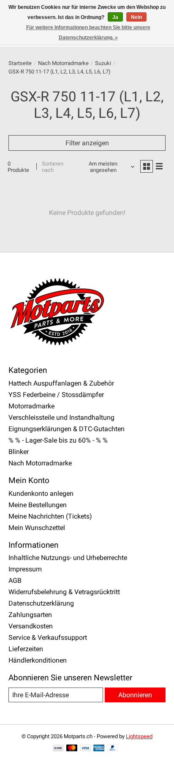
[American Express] (98, 749)
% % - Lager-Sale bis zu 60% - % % (58, 440)
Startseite (20, 63)
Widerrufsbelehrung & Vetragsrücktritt (64, 592)
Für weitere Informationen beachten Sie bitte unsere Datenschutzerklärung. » (88, 32)
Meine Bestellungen (37, 505)
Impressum (25, 569)
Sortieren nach (52, 166)
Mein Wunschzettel (36, 528)
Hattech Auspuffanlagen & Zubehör (61, 383)
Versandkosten (30, 626)
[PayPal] (112, 749)
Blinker (18, 452)
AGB (15, 580)
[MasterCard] (71, 749)
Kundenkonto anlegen (40, 493)
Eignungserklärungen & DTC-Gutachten (66, 429)
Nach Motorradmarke (63, 63)
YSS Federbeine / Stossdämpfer (56, 395)
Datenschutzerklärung (41, 603)
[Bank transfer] (58, 749)
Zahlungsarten (30, 615)
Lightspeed (139, 736)
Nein (136, 17)
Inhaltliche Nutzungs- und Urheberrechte (67, 558)
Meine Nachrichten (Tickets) (50, 516)
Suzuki (103, 63)
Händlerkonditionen (37, 660)
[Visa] (85, 749)
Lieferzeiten (25, 649)
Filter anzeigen (87, 143)
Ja (115, 17)
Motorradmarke (31, 406)
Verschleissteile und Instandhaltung (61, 417)
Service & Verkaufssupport (47, 637)
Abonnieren (135, 695)
